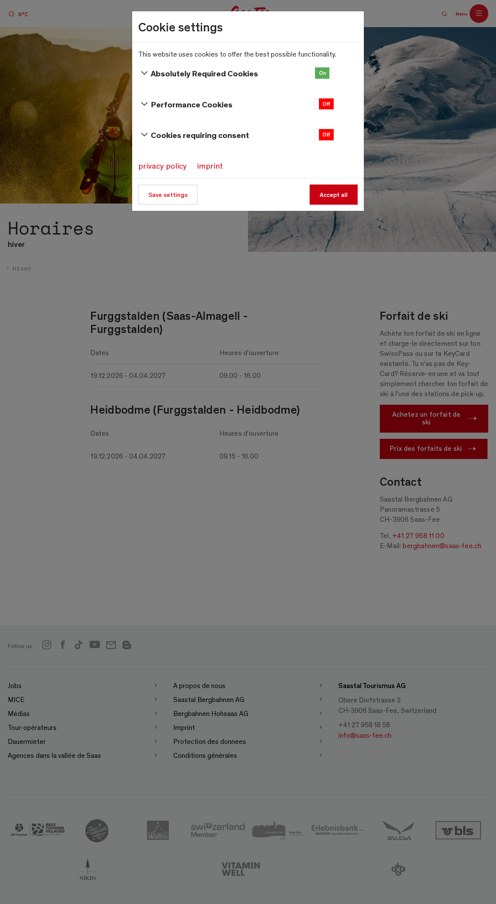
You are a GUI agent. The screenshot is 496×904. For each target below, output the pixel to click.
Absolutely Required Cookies (204, 73)
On (322, 72)
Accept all (334, 194)
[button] (324, 73)
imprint (210, 165)
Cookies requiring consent (200, 134)
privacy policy (162, 165)
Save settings (168, 194)
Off (326, 103)
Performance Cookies (191, 104)
